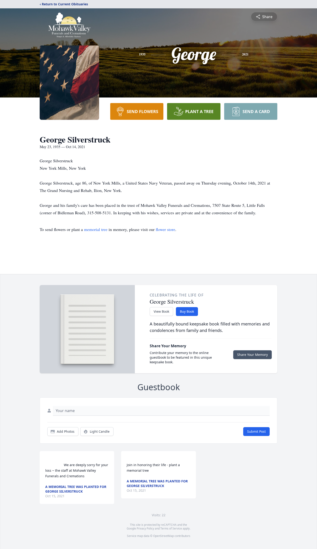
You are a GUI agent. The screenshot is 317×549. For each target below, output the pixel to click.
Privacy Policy (145, 528)
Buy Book (187, 311)
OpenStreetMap (163, 536)
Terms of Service (171, 528)
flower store (165, 229)
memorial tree (95, 229)
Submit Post (256, 431)
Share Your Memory (252, 354)
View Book (161, 311)
